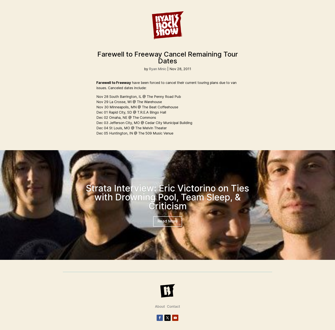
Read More (167, 221)
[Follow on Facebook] (160, 318)
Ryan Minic (157, 69)
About (160, 306)
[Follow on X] (167, 318)
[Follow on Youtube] (175, 318)
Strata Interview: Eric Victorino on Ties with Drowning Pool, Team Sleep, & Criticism (167, 197)
